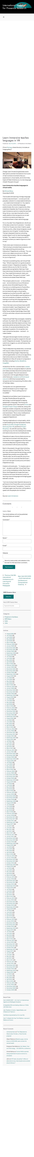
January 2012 (10, 942)
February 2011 (10, 961)
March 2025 (10, 663)
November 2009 (11, 988)
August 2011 (10, 951)
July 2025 (9, 656)
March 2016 (10, 854)
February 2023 (11, 707)
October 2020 (10, 757)
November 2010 (11, 967)
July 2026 (9, 635)
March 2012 (10, 938)
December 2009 (11, 986)
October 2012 (10, 926)
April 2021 (9, 746)
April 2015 (9, 873)
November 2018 (11, 797)
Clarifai (16, 361)
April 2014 (9, 894)
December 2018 (11, 796)
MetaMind (23, 361)
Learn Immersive (13, 496)
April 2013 (9, 916)
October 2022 (10, 714)
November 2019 (11, 776)
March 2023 (10, 706)
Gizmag (9, 147)
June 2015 (9, 870)
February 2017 (10, 834)
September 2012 (11, 928)
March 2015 (10, 875)
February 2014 (10, 898)
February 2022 (11, 729)
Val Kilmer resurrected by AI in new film (14, 1015)
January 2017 (10, 836)
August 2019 (10, 782)
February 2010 (11, 983)
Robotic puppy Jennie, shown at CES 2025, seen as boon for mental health (17, 1041)
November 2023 (11, 692)
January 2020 (10, 773)
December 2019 (11, 774)
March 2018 (10, 811)
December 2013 (11, 901)
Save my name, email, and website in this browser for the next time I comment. (17, 561)
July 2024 (9, 677)
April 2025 (9, 662)
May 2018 (9, 808)
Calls (6, 621)
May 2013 (9, 914)
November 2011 (11, 946)
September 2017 (11, 822)
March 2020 (10, 769)
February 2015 (10, 877)
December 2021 (11, 732)
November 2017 (11, 819)
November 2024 (11, 670)
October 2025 (10, 651)
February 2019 (10, 792)
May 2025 (9, 660)
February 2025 (11, 665)
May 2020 (9, 766)
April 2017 (9, 831)
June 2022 (9, 722)
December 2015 (11, 859)
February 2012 (10, 940)
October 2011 (10, 947)
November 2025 (11, 649)
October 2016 (10, 841)
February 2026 (11, 644)
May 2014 (9, 893)
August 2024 (10, 676)
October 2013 (10, 905)
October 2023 (10, 693)
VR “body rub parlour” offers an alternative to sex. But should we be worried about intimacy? (18, 1061)
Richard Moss (9, 191)
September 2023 (11, 695)
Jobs (6, 623)
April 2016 (9, 852)
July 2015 (9, 868)
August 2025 (10, 655)
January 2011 (10, 963)
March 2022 (10, 727)
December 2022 (11, 711)
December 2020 (11, 753)
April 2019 (9, 789)
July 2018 (9, 804)
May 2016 (9, 850)
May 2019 (9, 787)
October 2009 (10, 990)
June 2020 (9, 764)
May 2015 (9, 871)
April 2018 (9, 810)
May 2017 (9, 829)
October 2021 (10, 736)
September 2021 (11, 737)
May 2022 (9, 723)
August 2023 (10, 697)
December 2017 (11, 817)
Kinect (27, 404)
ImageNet (6, 363)
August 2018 (10, 803)
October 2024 (10, 672)
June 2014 (9, 891)
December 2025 (11, 648)
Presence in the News (25, 143)
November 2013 (11, 903)
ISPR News (8, 619)
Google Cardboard (20, 424)
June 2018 (9, 806)
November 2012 (11, 924)
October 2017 (10, 820)
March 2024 (10, 684)
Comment (6, 519)
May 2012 (9, 935)
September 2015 (11, 864)
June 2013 (9, 912)
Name (5, 538)
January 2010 (10, 984)
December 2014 (11, 880)
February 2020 (11, 771)
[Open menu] (4, 17)
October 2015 (10, 863)
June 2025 (9, 658)
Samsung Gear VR (8, 426)
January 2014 (10, 900)
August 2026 (10, 633)
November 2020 (11, 755)
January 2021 (10, 752)
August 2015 (10, 866)
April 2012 (9, 937)
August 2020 (10, 760)
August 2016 (10, 845)
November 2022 (11, 713)
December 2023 (11, 690)
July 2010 (9, 974)
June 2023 (9, 700)
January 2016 (10, 857)
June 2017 (9, 827)
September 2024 (11, 674)
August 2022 (10, 718)
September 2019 (11, 780)
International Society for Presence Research (14, 7)
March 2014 (10, 896)
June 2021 (9, 743)
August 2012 (10, 930)
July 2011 (9, 953)
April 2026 (9, 640)
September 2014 (11, 886)
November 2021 (11, 734)
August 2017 (10, 824)
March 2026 (10, 642)
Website (5, 553)
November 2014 (11, 882)
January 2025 (10, 667)
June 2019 (9, 785)
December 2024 (11, 669)
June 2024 (9, 679)
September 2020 (11, 759)
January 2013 (10, 921)
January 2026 (10, 646)
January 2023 (10, 709)
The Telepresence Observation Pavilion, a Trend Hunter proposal (17, 1034)
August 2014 (10, 887)
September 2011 (11, 949)
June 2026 (9, 637)
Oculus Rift (10, 424)
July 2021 (9, 741)
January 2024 (10, 688)
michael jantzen (11, 1032)
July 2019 (9, 783)
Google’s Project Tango (10, 406)
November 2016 (11, 840)
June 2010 (9, 976)
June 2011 (9, 954)
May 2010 (9, 977)
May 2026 (9, 639)
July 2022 (9, 720)
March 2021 (10, 748)
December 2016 (11, 838)
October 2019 (10, 778)
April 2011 (9, 958)
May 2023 (9, 702)
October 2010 (10, 968)
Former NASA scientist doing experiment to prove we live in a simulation (18, 1053)
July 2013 (9, 910)
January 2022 (10, 730)
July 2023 (9, 699)
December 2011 (11, 944)
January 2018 (10, 815)
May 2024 (9, 681)
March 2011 (10, 960)
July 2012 (9, 931)
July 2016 (9, 847)
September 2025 (11, 653)
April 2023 (9, 704)
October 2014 (10, 884)
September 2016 (11, 843)
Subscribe (8, 596)
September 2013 (11, 907)
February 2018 (10, 813)
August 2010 (10, 972)
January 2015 (10, 879)
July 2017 (9, 826)
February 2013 (10, 919)
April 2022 (9, 725)
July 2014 (9, 889)
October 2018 (10, 799)
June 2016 (9, 849)
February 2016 (10, 856)
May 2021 (9, 745)
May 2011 (9, 956)
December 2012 (11, 923)
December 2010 (11, 965)
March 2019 (10, 790)
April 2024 (9, 683)
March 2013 (10, 917)
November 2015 (11, 861)
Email (5, 545)
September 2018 (11, 801)
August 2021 (10, 739)
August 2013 (10, 908)
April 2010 (9, 979)
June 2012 (9, 933)
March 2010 (10, 981)
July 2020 (9, 762)
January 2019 (10, 794)
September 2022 (11, 716)
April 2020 (9, 767)
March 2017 (10, 833)
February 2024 (11, 686)
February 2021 (10, 750)
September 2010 (11, 970)
